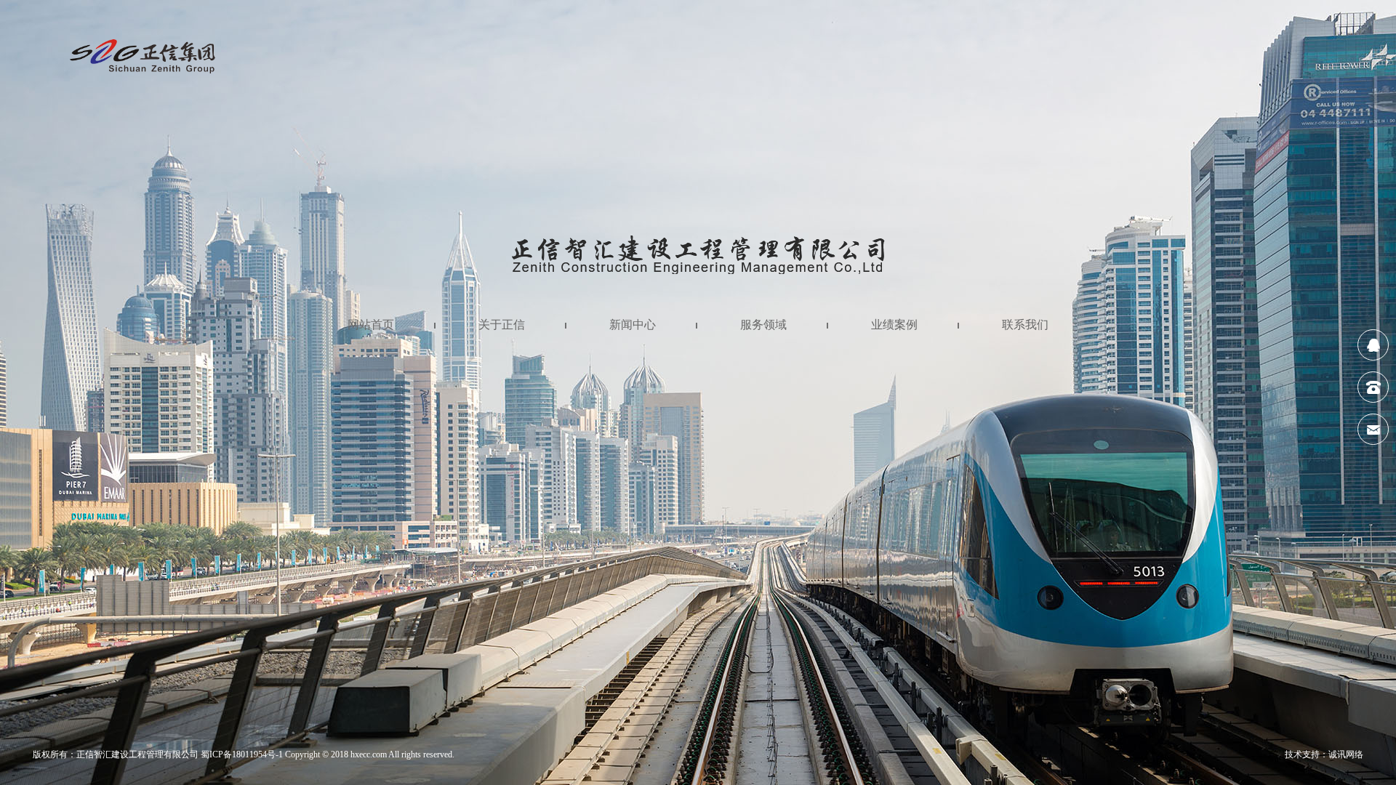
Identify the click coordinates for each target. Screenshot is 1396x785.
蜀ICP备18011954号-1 (242, 754)
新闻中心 (632, 324)
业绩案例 (894, 324)
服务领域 (763, 324)
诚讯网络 (1345, 754)
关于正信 (501, 324)
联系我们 (1025, 324)
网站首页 (371, 324)
